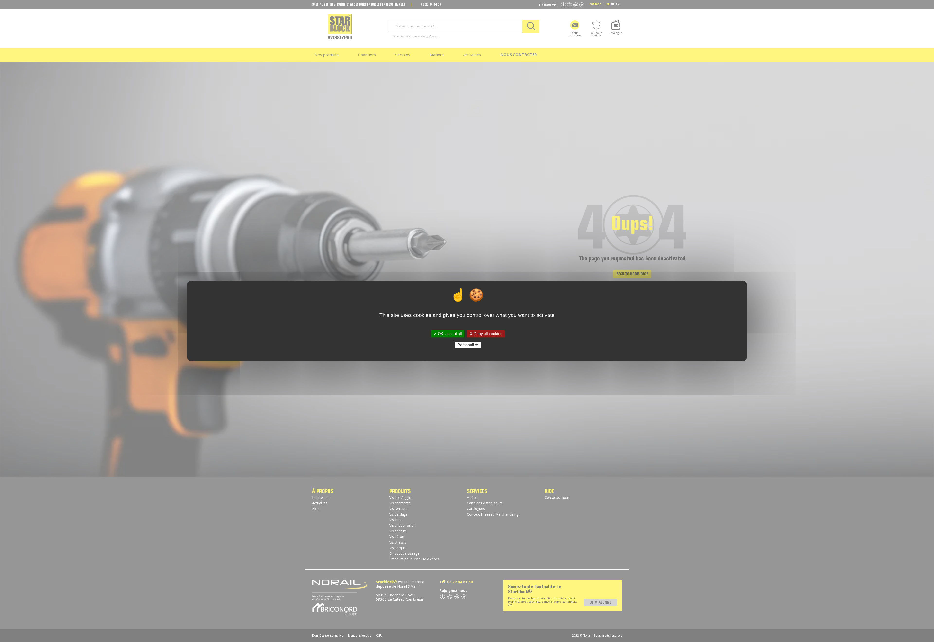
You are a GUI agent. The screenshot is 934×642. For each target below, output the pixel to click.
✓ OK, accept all (448, 334)
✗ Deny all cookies (485, 334)
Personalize (468, 345)
